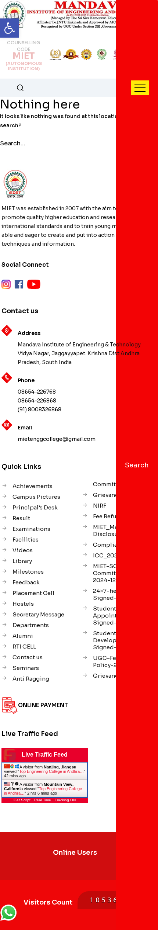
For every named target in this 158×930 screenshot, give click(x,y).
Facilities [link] (25, 539)
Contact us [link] (27, 657)
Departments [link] (30, 625)
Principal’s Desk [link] (35, 507)
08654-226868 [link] (37, 400)
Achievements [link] (32, 486)
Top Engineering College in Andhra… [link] (51, 771)
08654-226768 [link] (37, 391)
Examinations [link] (31, 528)
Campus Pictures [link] (36, 496)
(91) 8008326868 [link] (39, 409)
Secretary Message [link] (38, 614)
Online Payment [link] (43, 705)
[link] (9, 28)
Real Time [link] (42, 800)
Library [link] (22, 560)
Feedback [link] (26, 582)
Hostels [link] (23, 603)
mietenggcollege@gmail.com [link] (57, 439)
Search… (12, 143)
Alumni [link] (22, 635)
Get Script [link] (22, 800)
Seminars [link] (25, 667)
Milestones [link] (28, 571)
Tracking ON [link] (65, 800)
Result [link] (21, 518)
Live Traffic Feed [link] (45, 754)
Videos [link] (22, 550)
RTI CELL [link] (24, 646)
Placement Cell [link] (33, 593)
